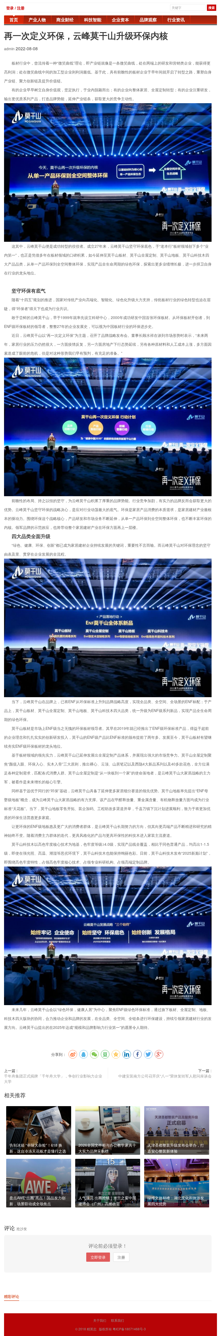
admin (10, 48)
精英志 (91, 1329)
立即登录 (98, 1257)
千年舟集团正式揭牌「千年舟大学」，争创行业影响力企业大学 (53, 1078)
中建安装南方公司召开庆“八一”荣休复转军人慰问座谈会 (165, 1076)
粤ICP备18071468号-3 (129, 1329)
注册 (121, 1257)
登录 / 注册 (15, 8)
